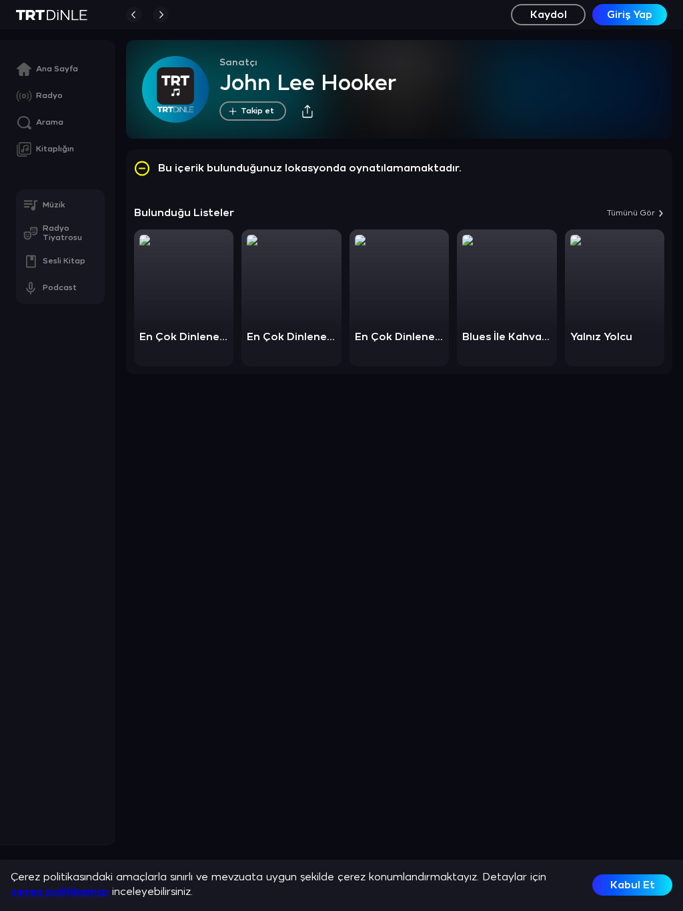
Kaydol (548, 15)
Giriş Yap (629, 15)
